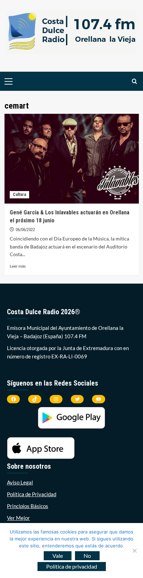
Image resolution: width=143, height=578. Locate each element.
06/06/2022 (25, 229)
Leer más (18, 266)
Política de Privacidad (31, 494)
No (87, 555)
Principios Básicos (27, 506)
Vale (57, 555)
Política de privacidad (71, 566)
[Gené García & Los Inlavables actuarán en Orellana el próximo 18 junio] (72, 159)
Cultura (19, 194)
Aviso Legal (20, 482)
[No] (134, 550)
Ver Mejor (18, 518)
